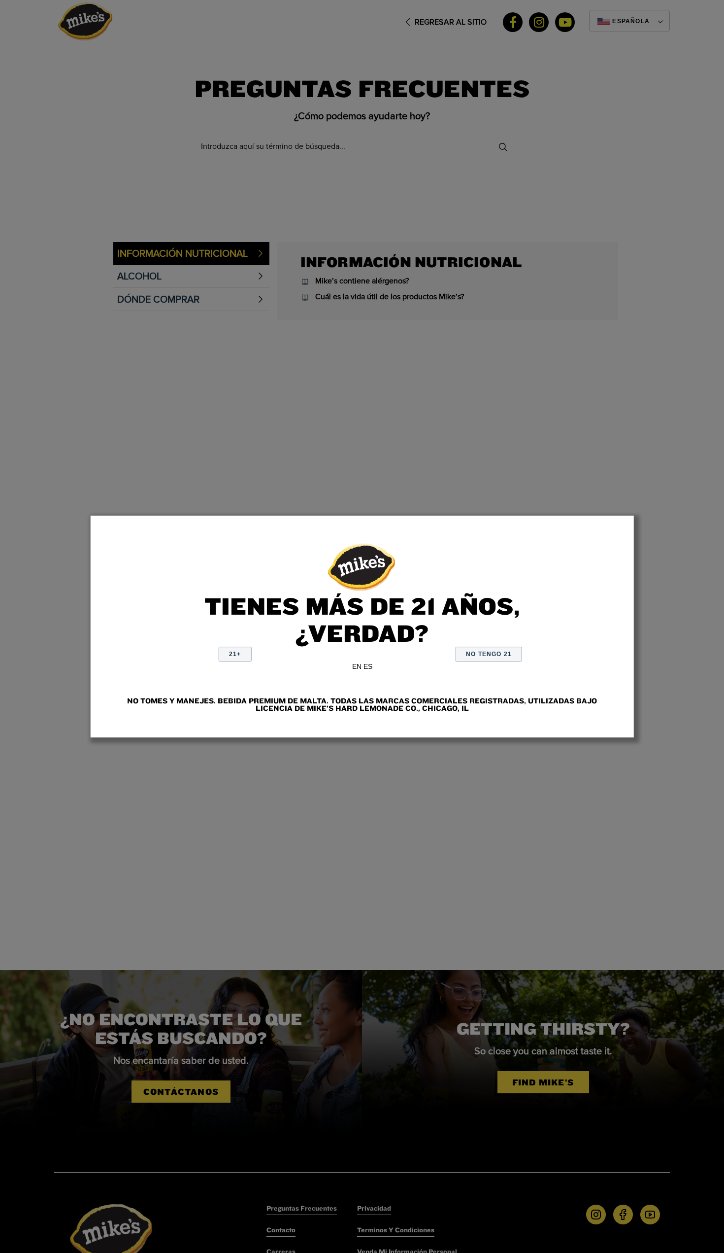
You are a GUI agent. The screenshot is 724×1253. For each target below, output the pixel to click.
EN (357, 666)
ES (367, 666)
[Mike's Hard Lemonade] (362, 566)
